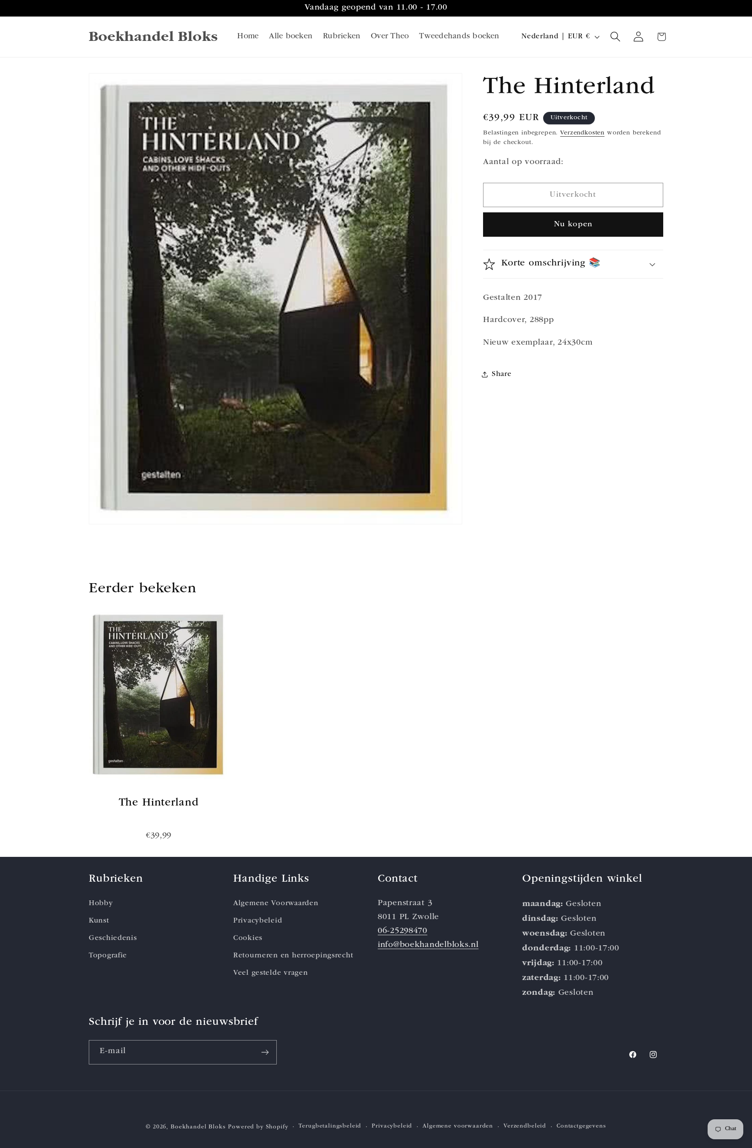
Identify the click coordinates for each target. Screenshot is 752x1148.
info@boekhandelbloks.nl (428, 945)
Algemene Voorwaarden (275, 903)
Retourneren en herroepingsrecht (293, 955)
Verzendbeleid (525, 1127)
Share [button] (502, 374)
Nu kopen (573, 224)
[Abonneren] (264, 1052)
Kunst (99, 920)
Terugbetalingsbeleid (330, 1127)
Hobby (101, 903)
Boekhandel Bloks (198, 1127)
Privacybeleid (257, 920)
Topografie (108, 955)
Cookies (247, 938)
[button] (615, 36)
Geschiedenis (113, 938)
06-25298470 (402, 931)
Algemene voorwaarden (458, 1127)
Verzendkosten (582, 133)
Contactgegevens (581, 1127)
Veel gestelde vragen (270, 973)
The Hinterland (159, 803)
